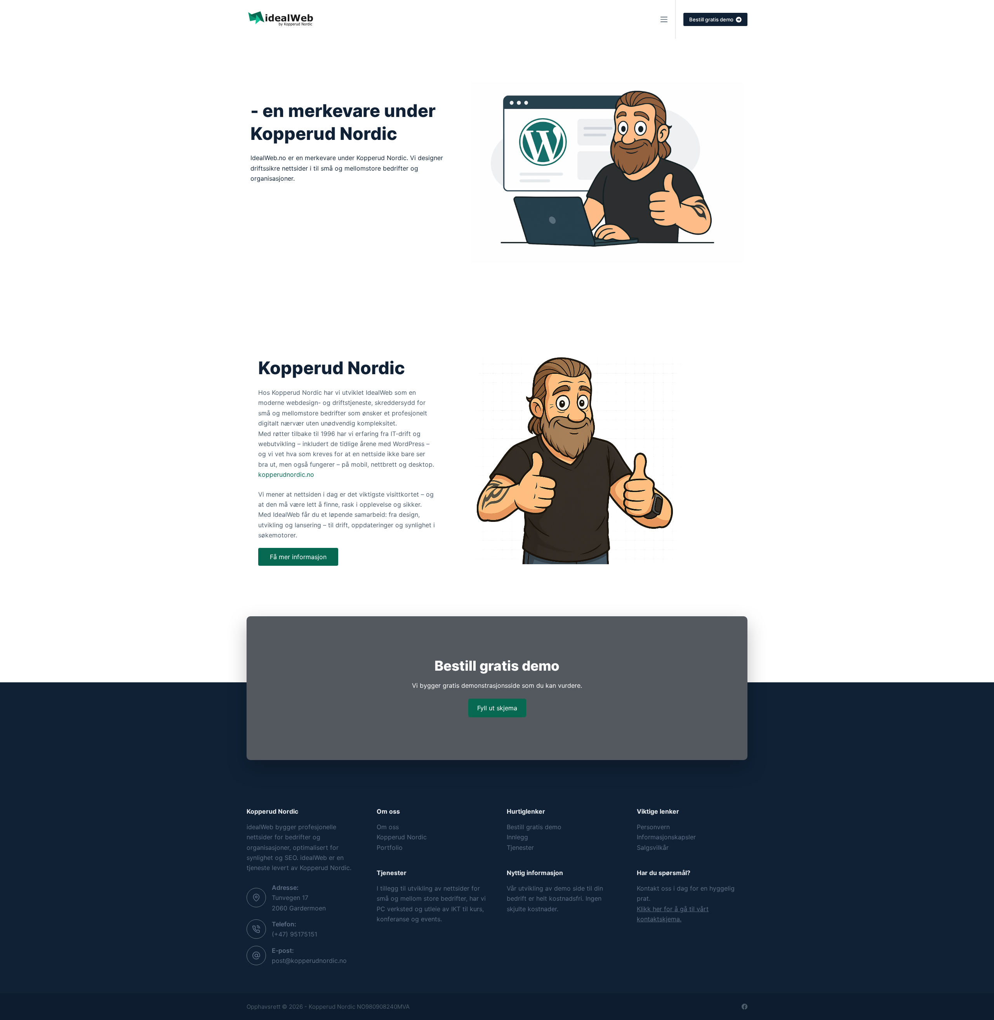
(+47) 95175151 (294, 934)
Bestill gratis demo (711, 19)
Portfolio (390, 847)
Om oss (388, 827)
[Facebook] (744, 1007)
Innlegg (517, 837)
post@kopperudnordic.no (309, 960)
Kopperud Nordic (402, 837)
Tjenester (520, 847)
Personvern (653, 827)
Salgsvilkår (653, 847)
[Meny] (663, 19)
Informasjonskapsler (666, 837)
